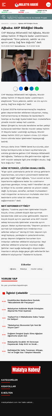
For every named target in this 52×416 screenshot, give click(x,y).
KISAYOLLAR (8, 386)
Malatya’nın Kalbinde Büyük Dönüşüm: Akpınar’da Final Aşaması (26, 309)
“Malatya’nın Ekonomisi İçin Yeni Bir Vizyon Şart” (24, 326)
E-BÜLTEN (7, 393)
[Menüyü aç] (4, 4)
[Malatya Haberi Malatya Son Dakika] (26, 4)
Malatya (23, 269)
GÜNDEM (13, 23)
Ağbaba (13, 269)
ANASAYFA (4, 23)
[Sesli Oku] (15, 89)
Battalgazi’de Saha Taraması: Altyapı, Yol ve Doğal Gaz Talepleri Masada (25, 351)
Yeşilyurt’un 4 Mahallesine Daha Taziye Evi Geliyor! (26, 318)
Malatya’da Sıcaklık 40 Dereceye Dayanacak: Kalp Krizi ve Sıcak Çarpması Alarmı (23, 343)
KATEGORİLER (9, 380)
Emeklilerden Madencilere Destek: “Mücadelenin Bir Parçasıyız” (24, 301)
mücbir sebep (36, 269)
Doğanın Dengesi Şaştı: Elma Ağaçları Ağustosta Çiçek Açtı (25, 334)
